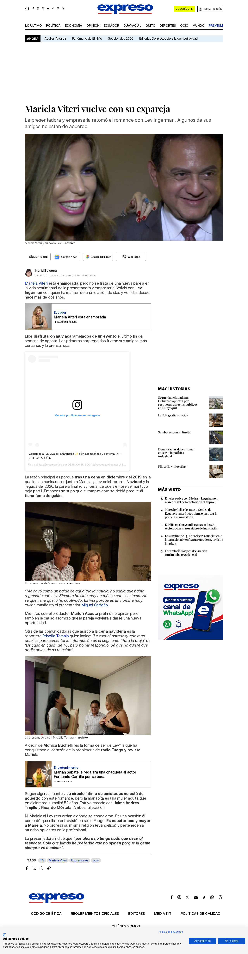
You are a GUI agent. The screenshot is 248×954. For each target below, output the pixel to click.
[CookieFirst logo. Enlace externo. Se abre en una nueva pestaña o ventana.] (4, 935)
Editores (136, 913)
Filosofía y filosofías (172, 466)
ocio (184, 25)
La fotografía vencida (173, 415)
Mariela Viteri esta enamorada (80, 317)
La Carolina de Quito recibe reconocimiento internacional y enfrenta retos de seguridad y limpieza (194, 539)
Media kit (162, 913)
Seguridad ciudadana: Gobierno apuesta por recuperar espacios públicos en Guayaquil (177, 402)
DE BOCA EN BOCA (80, 464)
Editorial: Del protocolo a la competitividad (168, 38)
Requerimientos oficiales (95, 913)
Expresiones (79, 860)
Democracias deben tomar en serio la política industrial (176, 452)
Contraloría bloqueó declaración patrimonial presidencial (186, 553)
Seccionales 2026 (120, 38)
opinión (93, 25)
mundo (199, 25)
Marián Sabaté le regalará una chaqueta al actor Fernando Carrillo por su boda (95, 774)
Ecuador (111, 25)
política (53, 25)
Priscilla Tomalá (55, 636)
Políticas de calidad (200, 913)
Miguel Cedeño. (95, 605)
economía (73, 25)
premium (216, 25)
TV (42, 860)
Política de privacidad (170, 931)
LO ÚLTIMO (33, 25)
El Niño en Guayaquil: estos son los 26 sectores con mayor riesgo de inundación (191, 526)
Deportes (168, 25)
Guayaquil (132, 25)
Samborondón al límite (174, 432)
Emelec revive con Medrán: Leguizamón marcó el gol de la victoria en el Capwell (191, 500)
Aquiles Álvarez (55, 38)
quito (150, 25)
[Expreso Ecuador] (56, 901)
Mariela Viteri (58, 860)
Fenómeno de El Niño (87, 38)
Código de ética (46, 913)
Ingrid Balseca (46, 270)
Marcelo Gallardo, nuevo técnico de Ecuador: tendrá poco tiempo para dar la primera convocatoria (191, 513)
